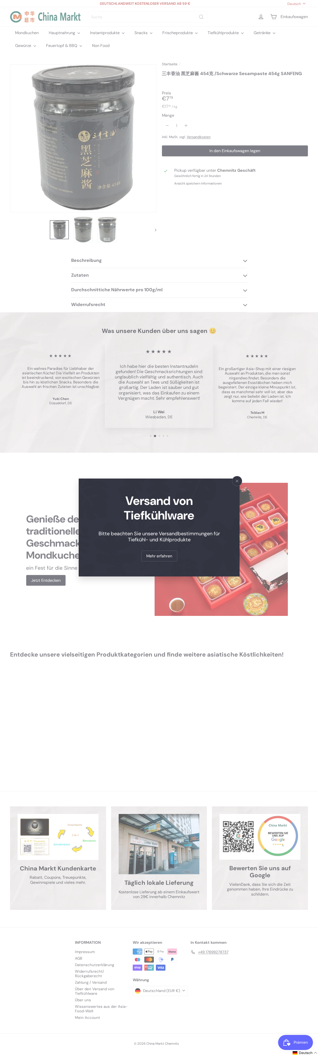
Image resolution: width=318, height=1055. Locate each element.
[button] (305, 1053)
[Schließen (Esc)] (237, 481)
